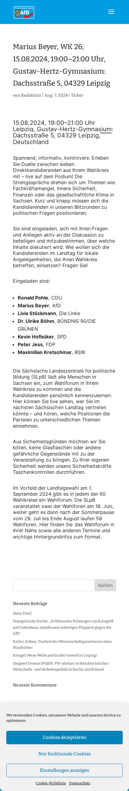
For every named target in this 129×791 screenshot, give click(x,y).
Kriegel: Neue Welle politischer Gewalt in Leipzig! (55, 655)
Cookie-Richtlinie (51, 783)
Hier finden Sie (56, 524)
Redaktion (31, 95)
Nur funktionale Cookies (64, 754)
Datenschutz (79, 783)
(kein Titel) (22, 613)
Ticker (77, 95)
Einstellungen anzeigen (64, 770)
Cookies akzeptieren (64, 737)
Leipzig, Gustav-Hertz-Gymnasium (62, 129)
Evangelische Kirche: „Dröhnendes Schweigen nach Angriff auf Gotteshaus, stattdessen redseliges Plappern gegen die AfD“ (63, 627)
